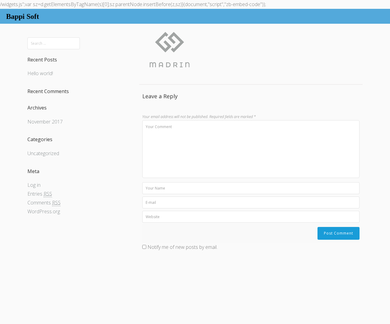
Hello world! (40, 73)
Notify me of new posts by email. (182, 247)
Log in (34, 185)
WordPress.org (43, 211)
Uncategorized (43, 153)
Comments (44, 202)
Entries (39, 193)
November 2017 (45, 121)
